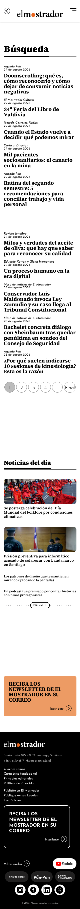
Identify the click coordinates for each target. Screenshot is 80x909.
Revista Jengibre (15, 233)
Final (70, 387)
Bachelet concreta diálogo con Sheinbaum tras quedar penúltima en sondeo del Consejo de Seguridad (40, 335)
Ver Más (38, 605)
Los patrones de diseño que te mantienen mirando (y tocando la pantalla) (36, 578)
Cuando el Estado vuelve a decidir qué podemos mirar (39, 134)
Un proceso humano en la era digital (37, 273)
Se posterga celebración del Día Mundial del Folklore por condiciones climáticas (38, 512)
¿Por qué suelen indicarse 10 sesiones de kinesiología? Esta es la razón (40, 366)
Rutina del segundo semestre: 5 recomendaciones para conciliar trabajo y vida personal (34, 193)
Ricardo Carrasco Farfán (21, 122)
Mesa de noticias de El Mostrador (27, 284)
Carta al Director (16, 145)
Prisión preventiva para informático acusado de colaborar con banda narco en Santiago (39, 560)
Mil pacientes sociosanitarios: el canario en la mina (38, 160)
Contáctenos (12, 800)
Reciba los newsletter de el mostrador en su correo (35, 691)
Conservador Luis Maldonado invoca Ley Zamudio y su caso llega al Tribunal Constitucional (37, 301)
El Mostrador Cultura (19, 99)
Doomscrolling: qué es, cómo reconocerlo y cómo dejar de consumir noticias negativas (38, 83)
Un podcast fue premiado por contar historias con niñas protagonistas (40, 593)
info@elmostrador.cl (38, 760)
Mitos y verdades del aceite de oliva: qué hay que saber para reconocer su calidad (39, 248)
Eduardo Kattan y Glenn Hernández (29, 261)
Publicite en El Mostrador (21, 790)
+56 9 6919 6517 (14, 760)
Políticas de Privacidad (19, 783)
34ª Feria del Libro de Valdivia (31, 111)
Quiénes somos (14, 768)
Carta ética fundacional (20, 773)
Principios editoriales (18, 778)
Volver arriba (13, 863)
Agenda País (12, 66)
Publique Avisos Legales (21, 795)
